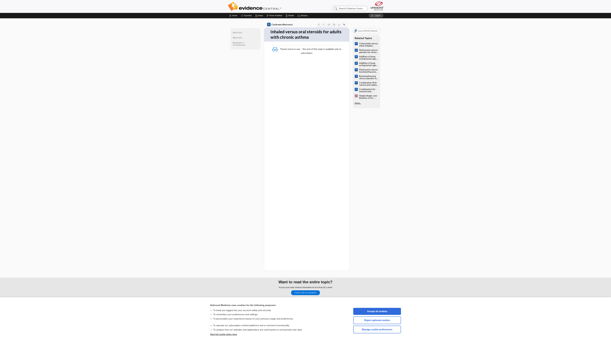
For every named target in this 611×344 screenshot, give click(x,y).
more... (358, 103)
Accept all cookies (377, 311)
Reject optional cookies (377, 320)
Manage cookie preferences (377, 329)
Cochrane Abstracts (282, 24)
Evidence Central (267, 6)
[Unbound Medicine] (377, 6)
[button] (303, 15)
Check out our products (305, 293)
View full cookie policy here (223, 334)
